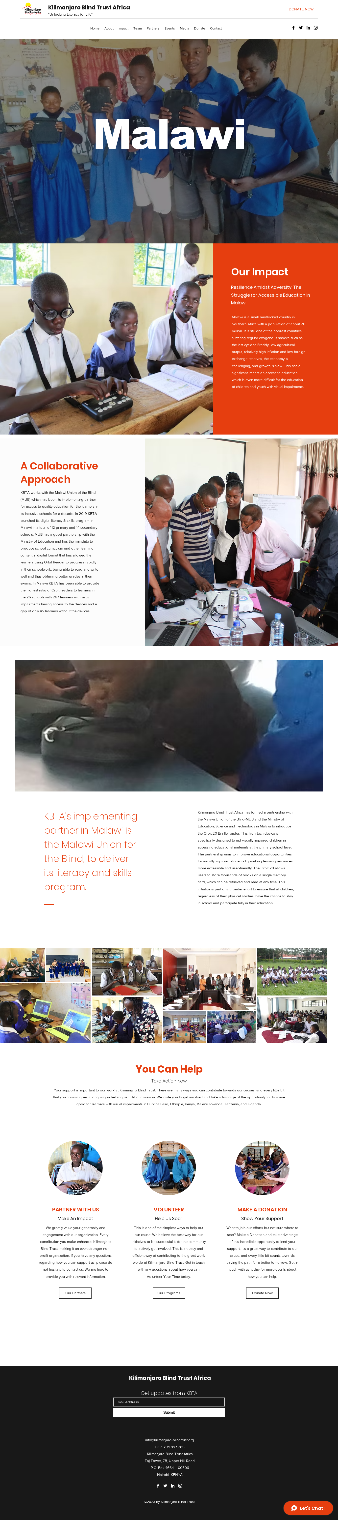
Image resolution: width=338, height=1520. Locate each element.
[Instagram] (315, 27)
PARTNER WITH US (75, 1209)
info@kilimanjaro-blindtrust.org (169, 1440)
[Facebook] (293, 27)
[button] (184, 28)
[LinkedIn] (308, 27)
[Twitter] (300, 27)
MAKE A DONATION (262, 1209)
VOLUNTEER (169, 1209)
